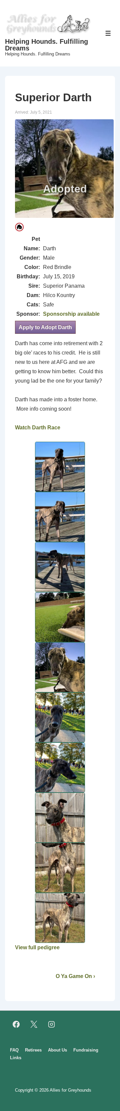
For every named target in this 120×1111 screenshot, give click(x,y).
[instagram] (51, 1024)
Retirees (33, 1050)
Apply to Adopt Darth (45, 327)
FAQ (14, 1050)
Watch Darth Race (37, 427)
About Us (57, 1050)
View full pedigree (37, 947)
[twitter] (34, 1024)
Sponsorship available (71, 314)
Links (15, 1057)
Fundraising (85, 1050)
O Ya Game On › (75, 976)
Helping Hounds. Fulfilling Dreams (46, 45)
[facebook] (16, 1024)
